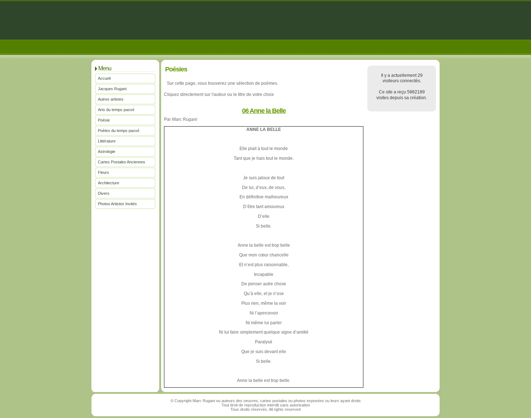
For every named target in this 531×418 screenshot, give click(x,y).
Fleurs (103, 172)
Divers (103, 193)
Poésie (104, 120)
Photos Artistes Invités (117, 204)
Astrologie (106, 151)
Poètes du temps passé (118, 130)
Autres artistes (111, 99)
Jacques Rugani (112, 89)
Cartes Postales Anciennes (121, 162)
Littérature (107, 141)
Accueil (104, 78)
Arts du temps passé (116, 109)
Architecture (108, 183)
